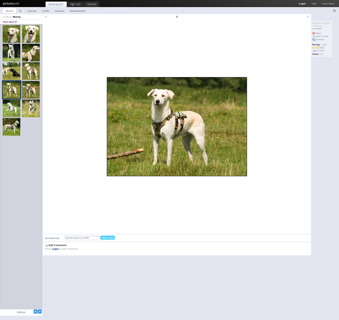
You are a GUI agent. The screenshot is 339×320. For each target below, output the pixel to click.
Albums (9, 11)
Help (313, 3)
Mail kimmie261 (78, 11)
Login (302, 3)
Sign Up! (75, 4)
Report (318, 33)
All (20, 11)
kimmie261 (317, 28)
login (55, 248)
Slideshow (21, 311)
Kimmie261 (56, 4)
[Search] (334, 10)
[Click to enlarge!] (177, 126)
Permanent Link (52, 237)
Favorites (59, 11)
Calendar (32, 11)
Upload (91, 4)
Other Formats (321, 36)
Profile (45, 11)
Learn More (328, 3)
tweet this (107, 237)
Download (319, 39)
